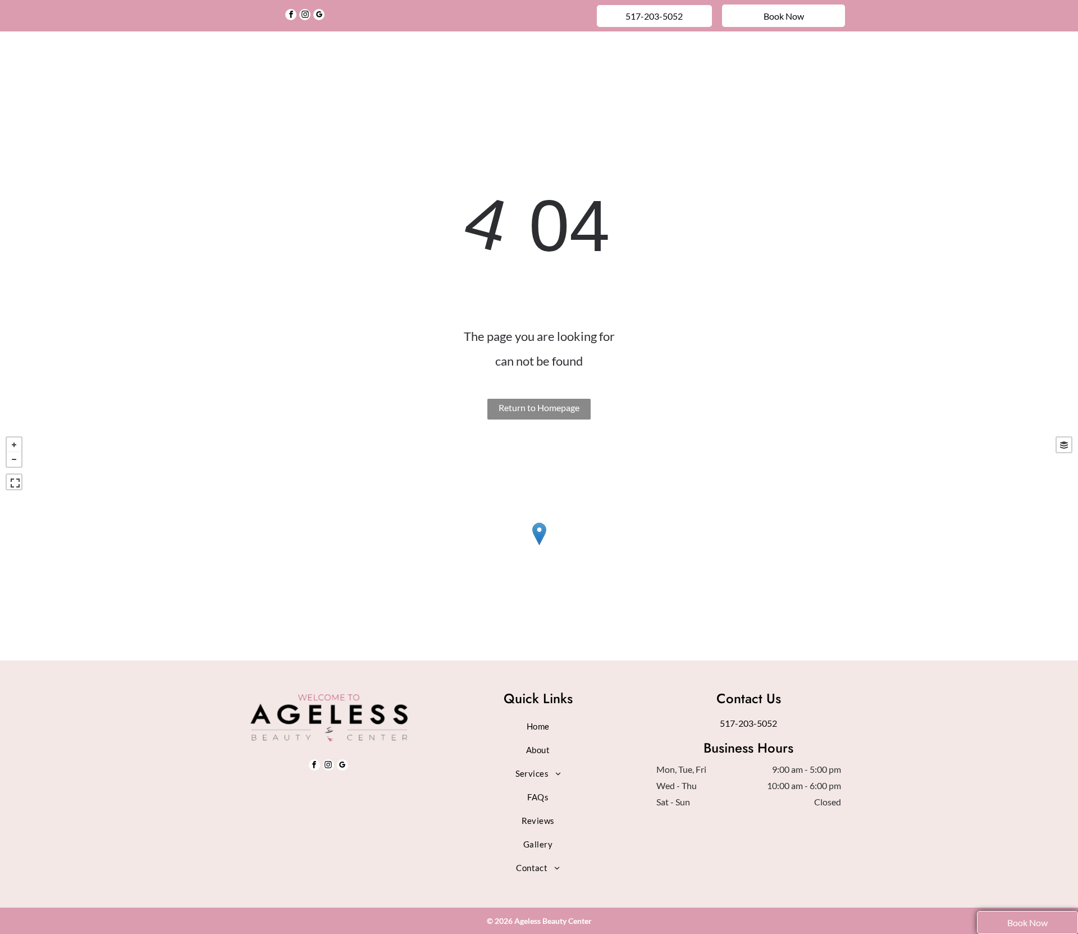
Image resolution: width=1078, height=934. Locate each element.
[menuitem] (349, 58)
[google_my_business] (319, 16)
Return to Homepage (539, 407)
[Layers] (1064, 445)
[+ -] (539, 545)
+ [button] (14, 445)
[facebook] (290, 16)
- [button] (14, 459)
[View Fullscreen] (14, 482)
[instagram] (304, 16)
